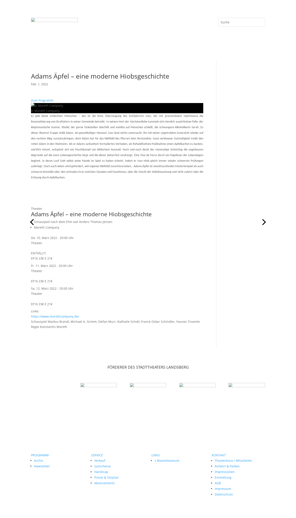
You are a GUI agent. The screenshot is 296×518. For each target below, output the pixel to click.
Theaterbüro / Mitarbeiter (233, 460)
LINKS (155, 455)
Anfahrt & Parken (227, 466)
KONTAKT (219, 455)
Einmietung (223, 477)
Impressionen (225, 472)
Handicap (101, 472)
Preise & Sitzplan (106, 477)
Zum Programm (42, 100)
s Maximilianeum (167, 460)
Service (179, 21)
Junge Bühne (160, 21)
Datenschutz (224, 494)
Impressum (223, 489)
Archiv (38, 460)
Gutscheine (102, 466)
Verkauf (99, 460)
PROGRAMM (40, 455)
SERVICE (97, 455)
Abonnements (104, 483)
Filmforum (138, 21)
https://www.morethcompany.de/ (55, 316)
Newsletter (42, 466)
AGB (218, 483)
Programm (119, 21)
